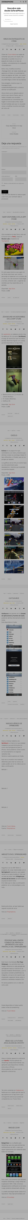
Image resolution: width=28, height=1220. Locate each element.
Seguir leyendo (14, 24)
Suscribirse (18, 19)
